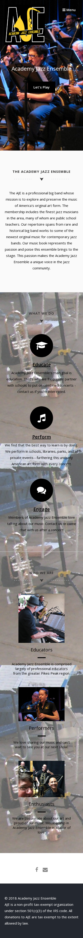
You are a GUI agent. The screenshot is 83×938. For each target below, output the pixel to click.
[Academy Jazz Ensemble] (25, 43)
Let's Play (41, 87)
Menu (70, 9)
